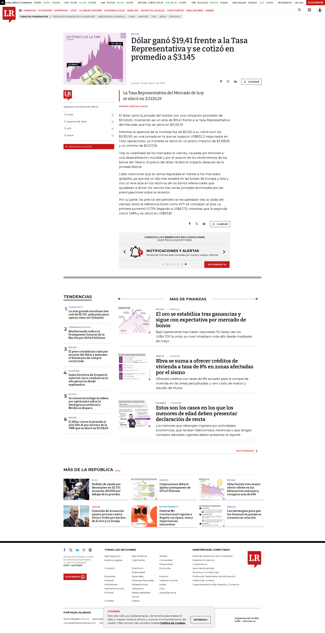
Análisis (163, 556)
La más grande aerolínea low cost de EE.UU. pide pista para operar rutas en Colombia (89, 314)
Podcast (109, 592)
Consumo (109, 568)
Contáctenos (200, 564)
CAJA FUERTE (175, 10)
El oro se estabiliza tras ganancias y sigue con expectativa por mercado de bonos (201, 320)
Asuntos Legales (113, 560)
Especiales (138, 576)
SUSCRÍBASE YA (217, 264)
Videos (135, 600)
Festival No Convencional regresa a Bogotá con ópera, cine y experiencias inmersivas (176, 517)
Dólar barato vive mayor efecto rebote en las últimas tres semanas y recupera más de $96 (244, 489)
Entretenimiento (169, 507)
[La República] (9, 15)
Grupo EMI (174, 17)
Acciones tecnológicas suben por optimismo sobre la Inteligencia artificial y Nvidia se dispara (89, 403)
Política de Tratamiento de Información (214, 576)
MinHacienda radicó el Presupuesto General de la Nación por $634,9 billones (87, 334)
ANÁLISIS (132, 10)
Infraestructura (140, 584)
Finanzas (109, 580)
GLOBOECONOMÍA (90, 10)
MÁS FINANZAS (245, 450)
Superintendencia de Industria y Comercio (216, 584)
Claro (132, 17)
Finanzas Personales (143, 580)
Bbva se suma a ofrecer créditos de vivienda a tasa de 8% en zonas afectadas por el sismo (204, 366)
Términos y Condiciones (206, 572)
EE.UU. (95, 480)
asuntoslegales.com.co (76, 618)
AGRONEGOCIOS (114, 10)
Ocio (162, 588)
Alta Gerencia (139, 556)
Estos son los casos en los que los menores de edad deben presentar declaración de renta (196, 413)
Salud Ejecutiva (167, 592)
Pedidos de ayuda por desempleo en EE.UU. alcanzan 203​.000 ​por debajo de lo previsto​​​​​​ (106, 489)
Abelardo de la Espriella (111, 17)
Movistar (143, 17)
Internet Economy (114, 588)
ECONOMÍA (45, 10)
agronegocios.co (101, 618)
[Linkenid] (79, 550)
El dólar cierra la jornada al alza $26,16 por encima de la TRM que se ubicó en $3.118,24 (88, 425)
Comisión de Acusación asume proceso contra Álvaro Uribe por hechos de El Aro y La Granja (109, 516)
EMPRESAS (61, 10)
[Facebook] (221, 81)
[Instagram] (85, 550)
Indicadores (110, 584)
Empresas (109, 576)
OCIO (73, 10)
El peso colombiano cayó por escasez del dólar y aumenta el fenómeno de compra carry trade (88, 356)
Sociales (109, 600)
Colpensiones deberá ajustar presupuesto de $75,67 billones (175, 488)
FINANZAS (30, 10)
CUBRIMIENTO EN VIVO (80, 327)
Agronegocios (112, 556)
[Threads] (92, 550)
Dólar (162, 17)
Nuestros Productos (203, 560)
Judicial (96, 507)
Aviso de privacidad (203, 568)
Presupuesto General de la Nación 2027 (74, 17)
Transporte (76, 307)
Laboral (164, 480)
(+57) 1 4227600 (72, 565)
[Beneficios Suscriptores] (309, 10)
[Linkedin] (235, 81)
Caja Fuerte (138, 560)
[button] (123, 252)
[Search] (299, 10)
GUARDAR (253, 82)
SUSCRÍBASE (315, 2)
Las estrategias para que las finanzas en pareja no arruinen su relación (244, 514)
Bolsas (73, 347)
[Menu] (21, 10)
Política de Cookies (172, 623)
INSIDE (210, 10)
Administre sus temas (80, 146)
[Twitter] (228, 81)
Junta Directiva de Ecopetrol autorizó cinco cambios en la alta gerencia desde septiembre (88, 379)
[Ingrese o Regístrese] (319, 10)
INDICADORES (194, 10)
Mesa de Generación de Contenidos (212, 556)
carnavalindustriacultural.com (79, 622)
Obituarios (137, 588)
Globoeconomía (168, 580)
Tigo (154, 17)
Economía (74, 371)
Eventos (163, 576)
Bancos (231, 507)
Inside (162, 584)
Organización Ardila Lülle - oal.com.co (247, 619)
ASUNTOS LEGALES (153, 10)
